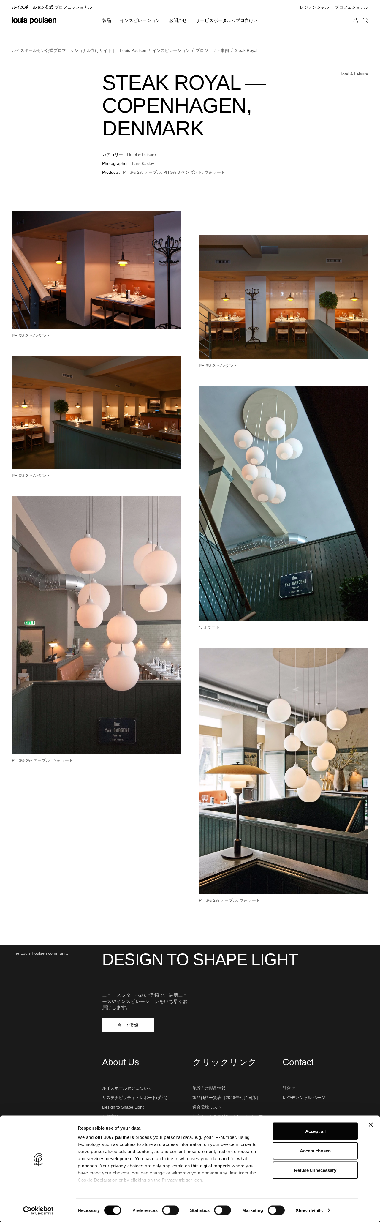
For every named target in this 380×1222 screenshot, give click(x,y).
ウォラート (214, 172)
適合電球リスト (206, 1107)
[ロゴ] (34, 20)
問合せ (289, 1088)
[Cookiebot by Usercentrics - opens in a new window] (38, 1210)
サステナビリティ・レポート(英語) (134, 1097)
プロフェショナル (351, 7)
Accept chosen (315, 1150)
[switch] (170, 1210)
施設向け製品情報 (209, 1088)
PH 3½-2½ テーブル (142, 172)
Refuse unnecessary (315, 1170)
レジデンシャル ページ (304, 1097)
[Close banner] (371, 1125)
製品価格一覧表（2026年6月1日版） (226, 1097)
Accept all (315, 1131)
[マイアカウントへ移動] (355, 26)
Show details (309, 1210)
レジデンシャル (314, 7)
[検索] (365, 26)
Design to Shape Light (123, 1107)
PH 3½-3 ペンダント (182, 172)
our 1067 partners (114, 1137)
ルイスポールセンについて (127, 1088)
